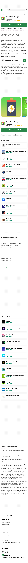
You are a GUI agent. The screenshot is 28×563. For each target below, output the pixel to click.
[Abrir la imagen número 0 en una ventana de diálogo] (11, 107)
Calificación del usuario (10, 20)
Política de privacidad (6, 535)
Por (9, 19)
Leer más (15, 37)
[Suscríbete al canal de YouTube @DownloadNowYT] (8, 552)
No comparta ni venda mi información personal (11, 542)
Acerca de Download (6, 522)
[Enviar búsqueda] (9, 10)
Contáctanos (4, 526)
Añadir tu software (5, 524)
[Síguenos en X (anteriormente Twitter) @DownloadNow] (5, 552)
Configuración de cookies (7, 544)
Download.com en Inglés (6, 529)
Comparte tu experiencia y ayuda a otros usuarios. (12, 30)
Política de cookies (5, 540)
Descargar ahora (15, 24)
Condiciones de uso (6, 538)
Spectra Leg (4, 448)
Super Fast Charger (16, 17)
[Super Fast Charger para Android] (3, 18)
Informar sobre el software (15, 268)
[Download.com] (4, 10)
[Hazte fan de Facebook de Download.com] (3, 552)
